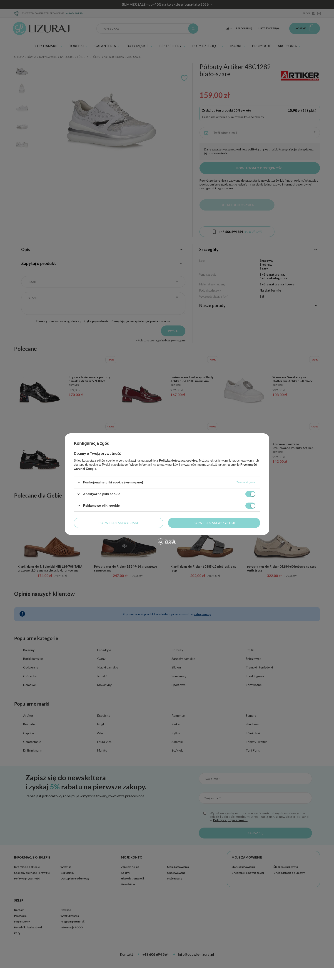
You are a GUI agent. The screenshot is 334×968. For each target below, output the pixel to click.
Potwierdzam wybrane (118, 523)
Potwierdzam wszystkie (214, 523)
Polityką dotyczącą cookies (178, 460)
